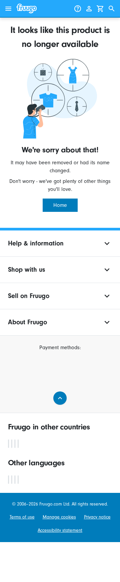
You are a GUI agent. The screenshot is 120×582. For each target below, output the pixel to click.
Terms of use (22, 517)
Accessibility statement (60, 530)
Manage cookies (59, 517)
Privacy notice (97, 517)
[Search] (111, 8)
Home (60, 205)
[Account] (89, 8)
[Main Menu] (8, 8)
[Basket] (100, 8)
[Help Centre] (77, 8)
